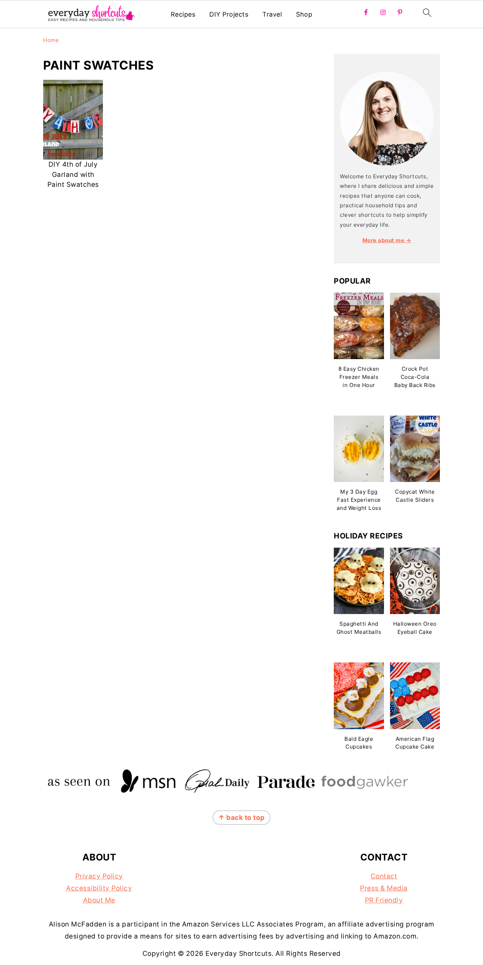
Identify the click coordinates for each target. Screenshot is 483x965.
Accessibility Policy (99, 888)
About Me (99, 900)
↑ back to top (241, 818)
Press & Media (384, 888)
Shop (304, 14)
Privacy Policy (99, 876)
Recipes (183, 14)
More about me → (387, 240)
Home (51, 40)
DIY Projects (228, 14)
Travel (272, 14)
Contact (384, 876)
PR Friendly (384, 900)
